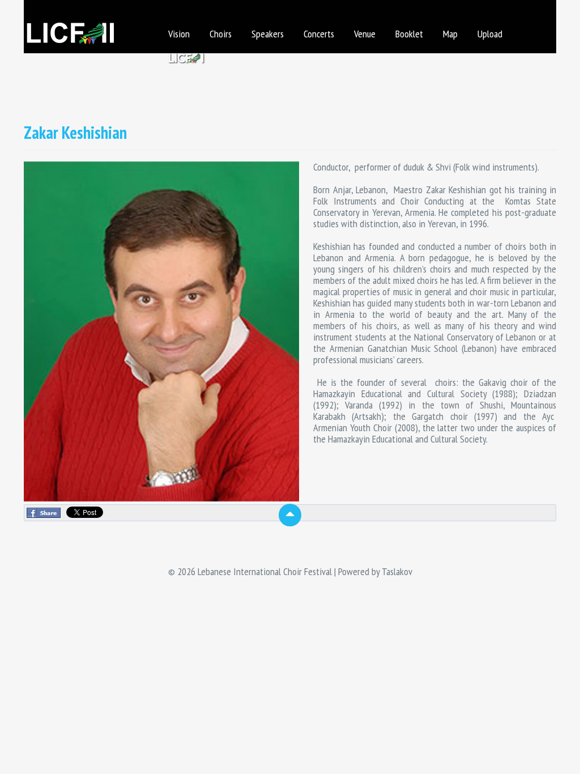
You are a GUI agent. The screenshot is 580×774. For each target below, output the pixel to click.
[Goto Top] (290, 515)
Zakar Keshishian (75, 132)
